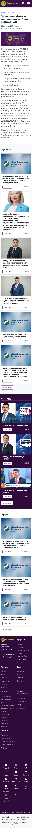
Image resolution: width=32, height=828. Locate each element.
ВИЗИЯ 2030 (21, 678)
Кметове (4, 726)
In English (4, 687)
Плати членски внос (8, 742)
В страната (21, 708)
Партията (4, 692)
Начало (3, 12)
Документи (20, 681)
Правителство (22, 701)
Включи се (4, 731)
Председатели (6, 696)
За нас (19, 667)
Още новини (6, 149)
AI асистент (21, 659)
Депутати (4, 717)
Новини (3, 675)
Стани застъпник (7, 745)
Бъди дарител (5, 738)
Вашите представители (22, 693)
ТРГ (2, 751)
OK (16, 825)
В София (19, 705)
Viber (20, 28)
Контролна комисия (7, 708)
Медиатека (6, 399)
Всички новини (7, 387)
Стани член (5, 735)
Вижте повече (7, 187)
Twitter (14, 28)
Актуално (11, 12)
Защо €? (4, 671)
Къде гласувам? (22, 656)
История (20, 675)
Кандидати (20, 644)
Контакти (20, 671)
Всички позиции (7, 630)
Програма (20, 647)
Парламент (21, 698)
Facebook (6, 28)
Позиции (4, 514)
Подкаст (4, 684)
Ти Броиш (20, 663)
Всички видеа (6, 503)
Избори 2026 (21, 640)
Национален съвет (7, 705)
